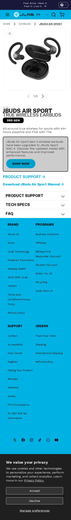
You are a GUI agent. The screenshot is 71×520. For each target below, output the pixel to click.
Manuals (13, 378)
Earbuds (25, 23)
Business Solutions (47, 234)
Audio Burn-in (44, 290)
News (11, 242)
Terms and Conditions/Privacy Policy (19, 299)
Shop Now (20, 163)
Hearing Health (17, 268)
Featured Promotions (21, 260)
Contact (13, 335)
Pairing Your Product (20, 370)
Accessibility (15, 344)
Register (13, 361)
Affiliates (41, 242)
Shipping (41, 344)
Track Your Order (46, 335)
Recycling (41, 282)
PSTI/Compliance (18, 404)
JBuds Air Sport (50, 23)
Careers (12, 285)
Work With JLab (18, 277)
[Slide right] (43, 96)
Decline (34, 501)
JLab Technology (18, 251)
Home (6, 23)
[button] (63, 5)
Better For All (44, 273)
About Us (13, 234)
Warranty (13, 387)
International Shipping (49, 353)
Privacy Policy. (34, 480)
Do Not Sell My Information (17, 416)
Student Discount (46, 264)
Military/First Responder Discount (48, 254)
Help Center (15, 353)
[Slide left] (28, 96)
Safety (12, 396)
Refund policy (16, 312)
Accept (35, 491)
